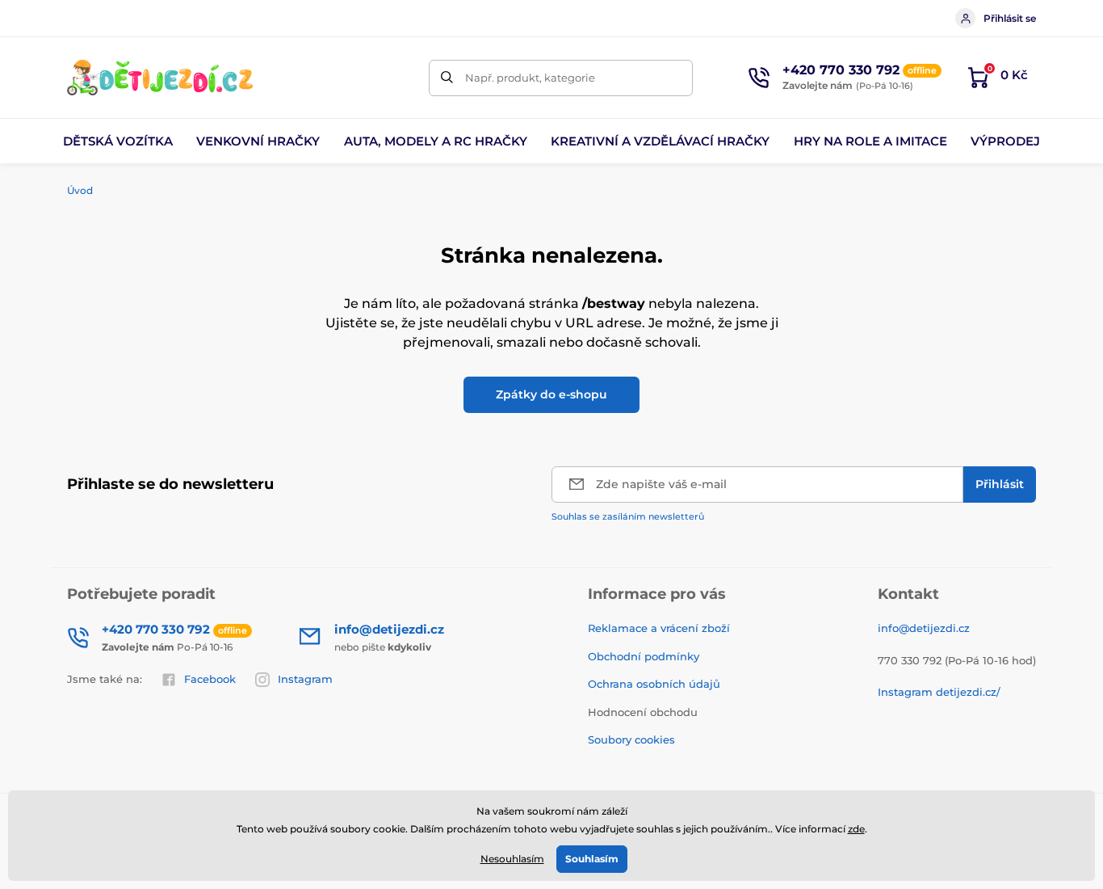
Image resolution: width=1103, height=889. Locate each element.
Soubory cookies (631, 739)
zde (856, 829)
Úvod (80, 190)
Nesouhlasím (512, 859)
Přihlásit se (1009, 18)
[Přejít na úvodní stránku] (160, 77)
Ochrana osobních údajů (654, 683)
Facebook (210, 678)
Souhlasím (592, 859)
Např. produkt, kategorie (530, 77)
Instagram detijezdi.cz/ (939, 691)
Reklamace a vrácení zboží (659, 627)
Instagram (305, 678)
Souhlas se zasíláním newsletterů (628, 516)
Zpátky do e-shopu (551, 394)
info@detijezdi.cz (924, 627)
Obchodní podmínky (643, 656)
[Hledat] (447, 78)
